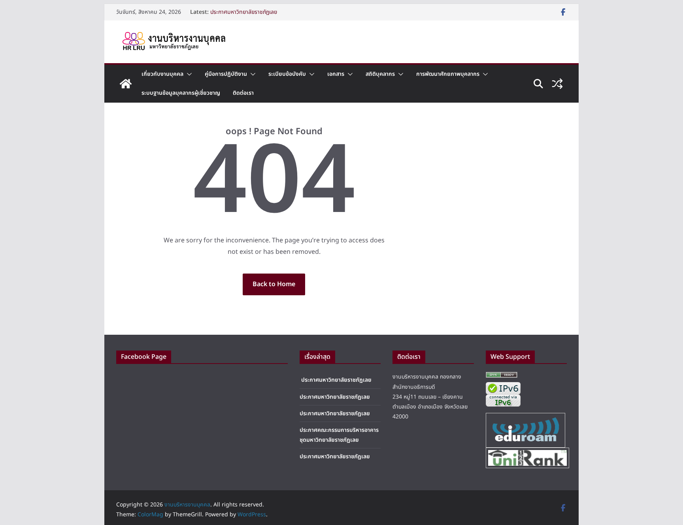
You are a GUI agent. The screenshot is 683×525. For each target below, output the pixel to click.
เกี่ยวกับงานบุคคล (162, 74)
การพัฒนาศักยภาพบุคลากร (447, 74)
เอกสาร (335, 74)
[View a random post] (557, 83)
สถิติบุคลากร (380, 74)
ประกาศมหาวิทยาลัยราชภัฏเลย (243, 12)
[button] (187, 74)
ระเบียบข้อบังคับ (287, 74)
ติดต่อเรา (243, 93)
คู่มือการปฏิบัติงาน (226, 74)
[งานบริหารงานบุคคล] (125, 83)
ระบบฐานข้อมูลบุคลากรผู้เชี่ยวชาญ (181, 93)
